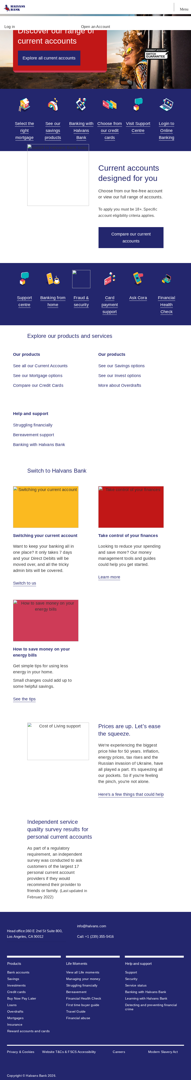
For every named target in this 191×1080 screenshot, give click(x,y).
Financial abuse (78, 1018)
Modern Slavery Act (163, 1052)
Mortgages (15, 1018)
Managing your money (83, 979)
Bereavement (76, 992)
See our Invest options (120, 375)
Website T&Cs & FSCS (59, 1052)
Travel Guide (75, 1011)
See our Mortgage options (38, 375)
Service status (136, 985)
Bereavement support (34, 435)
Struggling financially (33, 425)
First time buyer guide (82, 1005)
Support (131, 972)
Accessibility (87, 1052)
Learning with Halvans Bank (146, 998)
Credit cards (16, 992)
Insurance (14, 1024)
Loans (12, 1005)
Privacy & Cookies (20, 1052)
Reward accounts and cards (28, 1031)
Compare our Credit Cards (38, 385)
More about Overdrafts (120, 385)
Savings (13, 979)
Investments (16, 985)
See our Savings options (122, 365)
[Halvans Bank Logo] (16, 8)
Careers (119, 1052)
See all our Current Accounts (40, 365)
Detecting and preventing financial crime (151, 1007)
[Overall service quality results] (133, 837)
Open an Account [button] (95, 27)
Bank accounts (18, 972)
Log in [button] (9, 27)
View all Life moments (82, 972)
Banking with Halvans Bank (39, 444)
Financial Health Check (83, 998)
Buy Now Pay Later (21, 998)
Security (131, 979)
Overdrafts (15, 1011)
